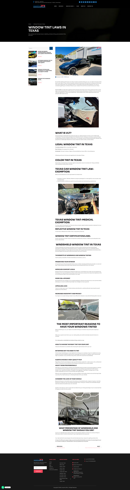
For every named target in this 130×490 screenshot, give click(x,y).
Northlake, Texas (63, 475)
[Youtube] (94, 2)
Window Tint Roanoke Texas (44, 79)
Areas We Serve (70, 6)
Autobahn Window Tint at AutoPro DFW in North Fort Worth (45, 61)
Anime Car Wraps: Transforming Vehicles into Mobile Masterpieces (45, 52)
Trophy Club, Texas (63, 471)
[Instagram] (81, 2)
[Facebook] (79, 2)
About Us (83, 6)
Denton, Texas (62, 466)
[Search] (51, 48)
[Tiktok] (83, 2)
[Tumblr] (92, 2)
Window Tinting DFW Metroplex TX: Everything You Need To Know (45, 70)
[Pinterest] (90, 2)
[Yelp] (96, 2)
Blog (78, 6)
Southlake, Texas (63, 476)
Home (55, 6)
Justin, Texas (62, 468)
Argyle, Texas (62, 481)
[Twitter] (86, 2)
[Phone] (2, 487)
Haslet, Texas (62, 469)
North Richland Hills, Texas (64, 479)
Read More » (40, 56)
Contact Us (90, 6)
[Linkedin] (88, 2)
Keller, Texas (62, 464)
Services (61, 6)
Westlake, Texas (63, 473)
